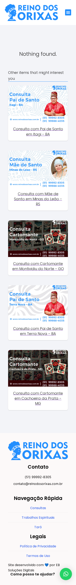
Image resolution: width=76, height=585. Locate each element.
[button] (68, 12)
